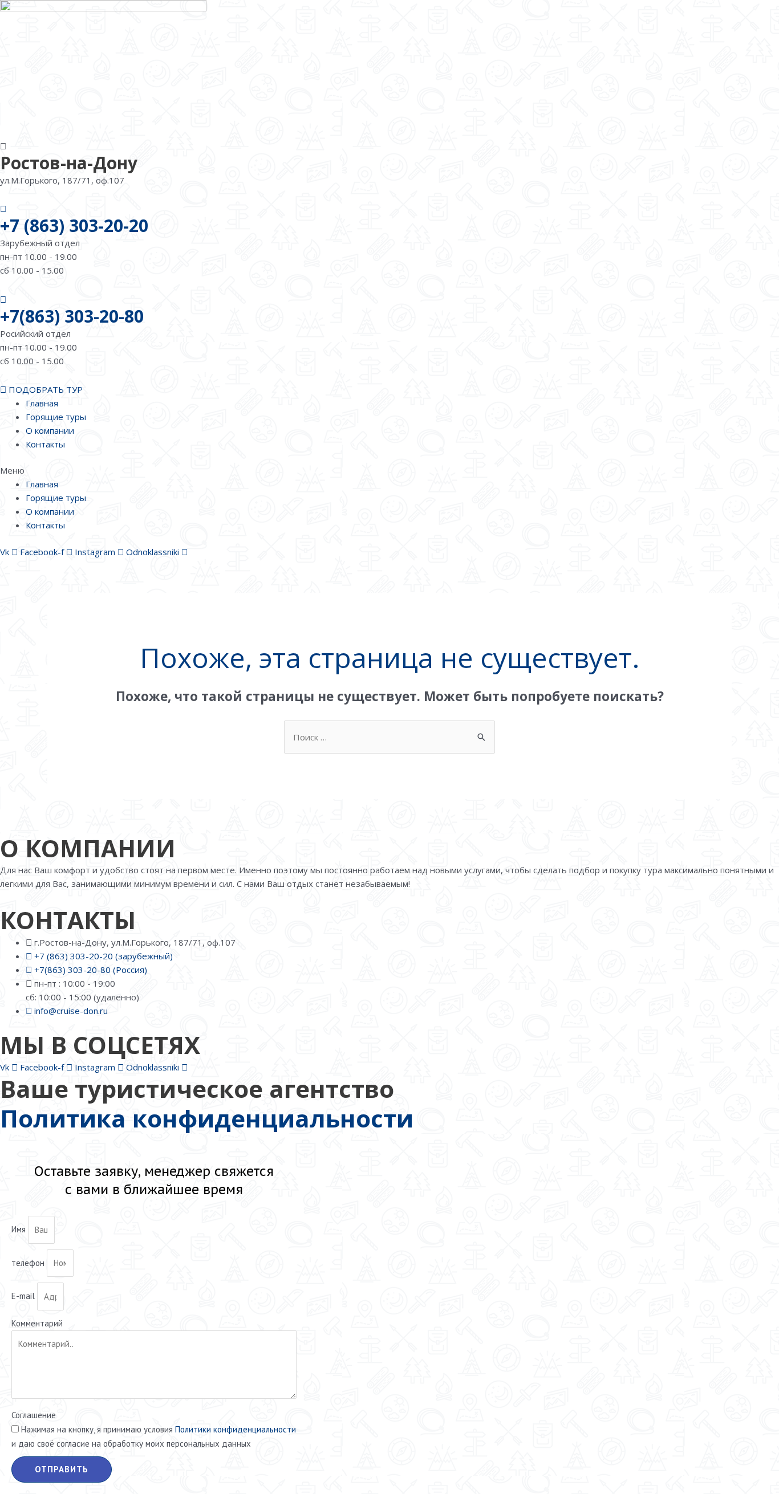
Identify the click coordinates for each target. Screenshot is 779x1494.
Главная (42, 403)
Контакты (45, 444)
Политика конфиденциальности (206, 1118)
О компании (50, 430)
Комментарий (37, 1323)
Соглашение (33, 1415)
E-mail (24, 1296)
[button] (389, 470)
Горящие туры (56, 416)
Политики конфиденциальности (235, 1429)
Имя (19, 1229)
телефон (29, 1262)
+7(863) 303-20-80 (72, 316)
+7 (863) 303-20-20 (74, 225)
